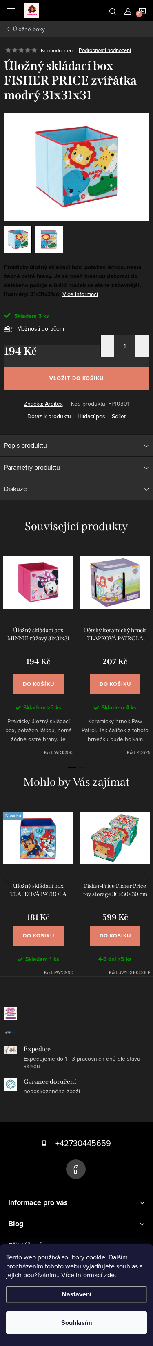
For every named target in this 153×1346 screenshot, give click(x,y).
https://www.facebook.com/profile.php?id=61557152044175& (76, 1169)
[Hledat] (112, 10)
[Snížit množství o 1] (107, 346)
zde (109, 1274)
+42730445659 (83, 1143)
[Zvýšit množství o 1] (142, 346)
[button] (38, 927)
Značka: (43, 404)
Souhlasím (76, 1322)
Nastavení (76, 1294)
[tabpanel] (38, 651)
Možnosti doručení (40, 328)
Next (146, 641)
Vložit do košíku (76, 378)
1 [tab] (72, 767)
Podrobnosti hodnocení (105, 50)
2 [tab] (82, 767)
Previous (7, 641)
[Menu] (10, 10)
